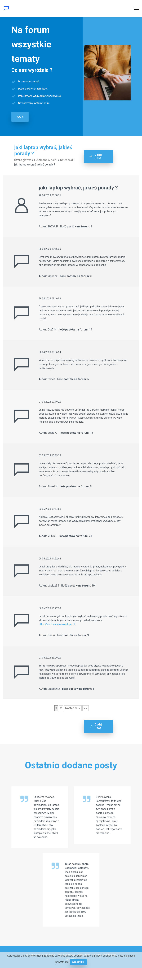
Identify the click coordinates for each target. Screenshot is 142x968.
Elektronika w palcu (45, 160)
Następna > (72, 708)
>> (85, 708)
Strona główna (22, 160)
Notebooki (66, 160)
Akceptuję (78, 962)
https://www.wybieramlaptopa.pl (57, 624)
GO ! (20, 116)
